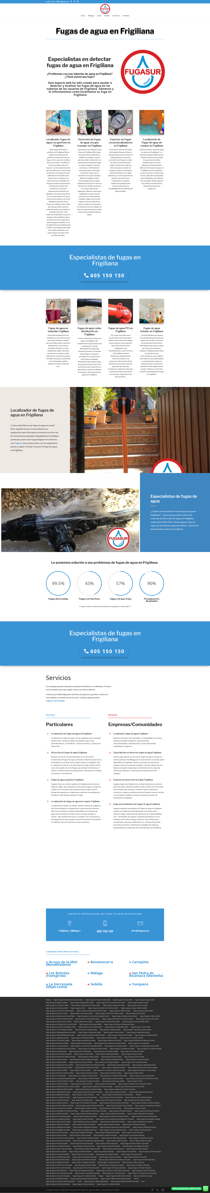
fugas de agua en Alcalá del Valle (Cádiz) (97, 1000)
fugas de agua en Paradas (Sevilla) (86, 1073)
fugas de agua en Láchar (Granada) (150, 1151)
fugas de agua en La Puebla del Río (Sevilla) (113, 1076)
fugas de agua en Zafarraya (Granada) (58, 1184)
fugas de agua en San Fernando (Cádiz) (107, 1022)
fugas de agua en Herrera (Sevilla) (56, 1059)
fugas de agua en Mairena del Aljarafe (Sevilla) (90, 1065)
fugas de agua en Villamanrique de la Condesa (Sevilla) (63, 1086)
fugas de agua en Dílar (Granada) (116, 1141)
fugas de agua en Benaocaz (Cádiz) (114, 1005)
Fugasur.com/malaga (55, 701)
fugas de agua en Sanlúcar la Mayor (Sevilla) (59, 1081)
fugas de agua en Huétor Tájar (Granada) (59, 1149)
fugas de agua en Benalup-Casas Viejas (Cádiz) (85, 1005)
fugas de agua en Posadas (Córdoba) (85, 1116)
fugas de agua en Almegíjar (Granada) (58, 1130)
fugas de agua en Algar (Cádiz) (144, 1000)
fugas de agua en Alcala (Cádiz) (123, 1000)
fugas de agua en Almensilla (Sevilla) (82, 1038)
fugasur (18, 443)
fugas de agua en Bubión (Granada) (81, 1132)
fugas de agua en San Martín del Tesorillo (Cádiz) (61, 1024)
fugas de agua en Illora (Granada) (113, 1149)
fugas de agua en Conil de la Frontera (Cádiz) (60, 1011)
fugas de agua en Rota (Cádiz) (83, 1022)
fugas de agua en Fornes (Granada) (107, 1143)
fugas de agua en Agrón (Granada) (109, 1124)
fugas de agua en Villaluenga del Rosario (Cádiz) (61, 1032)
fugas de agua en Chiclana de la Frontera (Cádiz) (92, 1011)
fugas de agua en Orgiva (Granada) (109, 1162)
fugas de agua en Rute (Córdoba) (83, 1119)
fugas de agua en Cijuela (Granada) (88, 1138)
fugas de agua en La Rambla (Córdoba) (58, 1119)
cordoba (125, 16)
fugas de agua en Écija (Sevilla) (83, 1054)
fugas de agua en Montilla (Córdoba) (120, 1111)
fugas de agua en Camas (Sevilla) (138, 1043)
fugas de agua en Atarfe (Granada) (57, 1132)
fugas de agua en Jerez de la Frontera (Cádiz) (109, 1013)
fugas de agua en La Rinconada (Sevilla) (142, 1076)
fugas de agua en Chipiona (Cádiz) (119, 1011)
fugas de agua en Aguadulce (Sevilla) (138, 1032)
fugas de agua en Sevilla (134, 1081)
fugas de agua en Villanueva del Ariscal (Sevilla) (129, 1086)
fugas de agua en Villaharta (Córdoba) (58, 1124)
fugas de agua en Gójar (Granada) (83, 1146)
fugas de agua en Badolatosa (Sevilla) (83, 1040)
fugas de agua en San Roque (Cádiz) (90, 1024)
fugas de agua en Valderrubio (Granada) (118, 1176)
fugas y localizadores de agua (143, 1176)
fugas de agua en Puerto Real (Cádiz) (147, 1019)
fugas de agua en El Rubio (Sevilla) (88, 1078)
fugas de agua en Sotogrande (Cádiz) (116, 1027)
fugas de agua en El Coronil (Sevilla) (80, 1051)
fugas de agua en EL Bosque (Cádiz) (57, 1008)
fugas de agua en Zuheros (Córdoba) (83, 1124)
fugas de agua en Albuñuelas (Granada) (58, 1127)
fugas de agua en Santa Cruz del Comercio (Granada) (112, 1170)
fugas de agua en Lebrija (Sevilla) (56, 1062)
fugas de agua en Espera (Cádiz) (143, 1011)
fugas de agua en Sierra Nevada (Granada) (59, 1173)
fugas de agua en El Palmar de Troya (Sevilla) (142, 1070)
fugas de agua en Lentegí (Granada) (107, 1154)
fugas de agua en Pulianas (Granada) (139, 1168)
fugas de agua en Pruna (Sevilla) (56, 1076)
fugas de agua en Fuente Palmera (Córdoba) (90, 1105)
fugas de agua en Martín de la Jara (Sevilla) (59, 1067)
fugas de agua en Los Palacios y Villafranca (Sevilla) (109, 1070)
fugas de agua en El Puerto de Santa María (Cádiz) (117, 1019)
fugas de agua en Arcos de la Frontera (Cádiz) (111, 1003)
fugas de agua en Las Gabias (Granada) (58, 1146)
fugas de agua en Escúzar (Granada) (81, 1143)
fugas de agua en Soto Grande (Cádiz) (90, 1027)
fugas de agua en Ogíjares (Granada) (83, 1162)
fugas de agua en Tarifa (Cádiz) (140, 1027)
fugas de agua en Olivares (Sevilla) (56, 1070)
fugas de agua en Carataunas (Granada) (131, 1135)
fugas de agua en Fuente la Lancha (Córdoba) (145, 1103)
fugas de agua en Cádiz (78, 1008)
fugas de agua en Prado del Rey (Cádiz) (87, 1019)
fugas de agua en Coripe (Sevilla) (56, 1051)
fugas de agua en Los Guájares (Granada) (136, 1146)
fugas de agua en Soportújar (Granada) (87, 1173)
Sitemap (48, 1000)
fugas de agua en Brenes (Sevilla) (81, 1043)
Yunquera (140, 984)
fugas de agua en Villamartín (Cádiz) (90, 1032)
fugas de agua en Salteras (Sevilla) (112, 1078)
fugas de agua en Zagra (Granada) (83, 1184)
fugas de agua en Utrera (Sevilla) (105, 1084)
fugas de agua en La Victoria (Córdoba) (85, 1122)
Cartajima (140, 962)
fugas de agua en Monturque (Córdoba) (147, 1111)
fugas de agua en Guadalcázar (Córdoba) (148, 1105)
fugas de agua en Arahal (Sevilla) (107, 1038)
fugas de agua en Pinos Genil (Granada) (58, 1168)
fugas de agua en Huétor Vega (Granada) (87, 1149)
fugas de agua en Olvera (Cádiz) (150, 1016)
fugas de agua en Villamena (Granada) (96, 1181)
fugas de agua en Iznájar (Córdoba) (86, 1108)
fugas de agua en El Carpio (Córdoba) (111, 1097)
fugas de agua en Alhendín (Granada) (144, 1127)
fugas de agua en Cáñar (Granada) (80, 1135)
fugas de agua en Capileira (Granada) (105, 1135)
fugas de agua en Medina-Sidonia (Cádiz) (124, 1016)
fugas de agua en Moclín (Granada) (110, 1157)
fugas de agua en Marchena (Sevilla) (118, 1065)
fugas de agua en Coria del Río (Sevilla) (149, 1049)
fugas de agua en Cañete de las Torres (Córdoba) (117, 1095)
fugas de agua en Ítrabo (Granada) (137, 1149)
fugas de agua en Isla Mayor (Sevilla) (112, 1059)
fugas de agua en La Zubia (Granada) (108, 1184)
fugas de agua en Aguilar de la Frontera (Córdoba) (120, 1089)
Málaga (91, 16)
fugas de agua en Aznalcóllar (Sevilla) (57, 1040)
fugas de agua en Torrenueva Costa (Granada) (142, 1173)
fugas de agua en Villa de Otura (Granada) (59, 1165)
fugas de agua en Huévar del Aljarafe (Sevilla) (84, 1059)
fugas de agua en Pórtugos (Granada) (113, 1168)
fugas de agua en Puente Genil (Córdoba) (144, 1116)
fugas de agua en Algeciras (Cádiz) (56, 1003)
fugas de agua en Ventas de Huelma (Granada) (60, 1181)
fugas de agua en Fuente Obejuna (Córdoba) (60, 1105)
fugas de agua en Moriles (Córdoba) (57, 1114)
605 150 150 (107, 275)
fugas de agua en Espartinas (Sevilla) (107, 1054)
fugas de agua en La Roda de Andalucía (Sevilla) (60, 1078)
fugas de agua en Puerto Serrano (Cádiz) (58, 1022)
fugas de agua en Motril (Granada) (144, 1160)
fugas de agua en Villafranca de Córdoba (140, 1122)
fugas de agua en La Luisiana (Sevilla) (80, 1062)
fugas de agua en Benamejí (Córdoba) (141, 1092)
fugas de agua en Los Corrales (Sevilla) (106, 1051)
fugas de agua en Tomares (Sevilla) (57, 1084)
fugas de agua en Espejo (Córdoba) (57, 1103)
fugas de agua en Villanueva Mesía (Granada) (125, 1181)
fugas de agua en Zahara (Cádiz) (114, 1032)
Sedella (96, 984)
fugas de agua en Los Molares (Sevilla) (87, 1067)
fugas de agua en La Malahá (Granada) (58, 1157)
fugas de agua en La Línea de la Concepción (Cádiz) (93, 1016)
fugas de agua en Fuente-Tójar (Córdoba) (119, 1105)
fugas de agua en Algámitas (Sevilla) (57, 1038)
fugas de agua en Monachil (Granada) (57, 1160)
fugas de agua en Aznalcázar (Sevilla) (131, 1038)
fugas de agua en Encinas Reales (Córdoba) (137, 1100)
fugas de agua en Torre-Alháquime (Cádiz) (59, 1030)
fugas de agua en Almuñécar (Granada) (84, 1130)
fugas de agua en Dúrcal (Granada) (57, 1143)
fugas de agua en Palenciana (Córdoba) (113, 1114)
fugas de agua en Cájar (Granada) (56, 1135)
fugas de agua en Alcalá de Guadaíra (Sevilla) (91, 1035)
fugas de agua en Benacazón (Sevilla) (109, 1040)
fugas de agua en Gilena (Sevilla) (111, 1057)
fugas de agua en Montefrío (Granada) (84, 1160)
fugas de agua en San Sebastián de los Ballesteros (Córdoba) (115, 1119)
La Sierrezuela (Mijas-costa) (59, 985)
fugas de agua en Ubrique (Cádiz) (110, 1030)
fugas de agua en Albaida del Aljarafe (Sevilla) (60, 1035)
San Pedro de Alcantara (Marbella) (146, 974)
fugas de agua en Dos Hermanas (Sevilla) (58, 1054)
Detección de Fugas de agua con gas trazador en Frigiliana (89, 142)
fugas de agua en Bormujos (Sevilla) (57, 1043)
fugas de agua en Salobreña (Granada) (82, 1170)
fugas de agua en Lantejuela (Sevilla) (137, 1059)
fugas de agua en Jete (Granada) (104, 1151)
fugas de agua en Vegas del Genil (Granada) (84, 1179)
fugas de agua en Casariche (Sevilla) (116, 1046)
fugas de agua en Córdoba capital (82, 1100)
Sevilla (106, 16)
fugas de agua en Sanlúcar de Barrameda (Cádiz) (119, 1024)
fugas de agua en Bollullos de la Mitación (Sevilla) (139, 1040)
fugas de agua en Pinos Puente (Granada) (86, 1168)
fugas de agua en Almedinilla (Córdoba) (58, 1092)
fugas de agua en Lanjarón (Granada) (57, 1154)
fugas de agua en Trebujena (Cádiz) (86, 1030)
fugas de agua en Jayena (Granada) (80, 1151)
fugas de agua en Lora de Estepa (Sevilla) (134, 1062)
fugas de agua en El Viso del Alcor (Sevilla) (88, 1089)
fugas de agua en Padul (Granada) (85, 1165)
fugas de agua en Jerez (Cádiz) (135, 1013)
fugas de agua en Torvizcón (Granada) (58, 1176)
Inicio (83, 16)
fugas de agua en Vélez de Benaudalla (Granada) (116, 1179)
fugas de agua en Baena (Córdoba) (116, 1092)
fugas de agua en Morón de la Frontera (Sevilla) (142, 1067)
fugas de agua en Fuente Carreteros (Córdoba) (114, 1103)
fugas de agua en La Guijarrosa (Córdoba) (59, 1108)
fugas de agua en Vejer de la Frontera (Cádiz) (137, 1030)
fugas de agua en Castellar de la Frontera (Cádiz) (103, 1008)
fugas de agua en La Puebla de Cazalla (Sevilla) (83, 1076)
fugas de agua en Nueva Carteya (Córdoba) (84, 1114)
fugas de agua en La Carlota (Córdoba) (85, 1097)
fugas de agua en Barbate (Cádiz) (138, 1003)
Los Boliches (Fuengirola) (57, 974)
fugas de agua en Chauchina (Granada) (141, 1138)
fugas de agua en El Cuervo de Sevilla (132, 1051)
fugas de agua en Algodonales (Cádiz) (82, 1003)
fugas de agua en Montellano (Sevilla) (113, 1067)
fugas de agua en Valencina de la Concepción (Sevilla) (134, 1084)
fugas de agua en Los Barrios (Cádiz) (57, 1005)
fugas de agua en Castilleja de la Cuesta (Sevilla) (61, 1049)
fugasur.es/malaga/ (69, 935)
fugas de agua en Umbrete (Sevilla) (81, 1084)
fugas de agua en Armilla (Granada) (140, 1130)
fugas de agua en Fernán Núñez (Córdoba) (83, 1103)
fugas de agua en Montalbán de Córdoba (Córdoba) (62, 1111)
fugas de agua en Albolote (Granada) (133, 1124)
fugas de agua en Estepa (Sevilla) (131, 1054)
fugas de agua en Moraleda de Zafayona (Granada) (115, 1160)
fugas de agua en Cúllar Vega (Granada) (113, 1138)
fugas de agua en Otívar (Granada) (133, 1162)
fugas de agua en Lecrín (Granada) (82, 1154)
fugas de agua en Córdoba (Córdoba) (57, 1100)
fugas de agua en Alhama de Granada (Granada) (115, 1127)
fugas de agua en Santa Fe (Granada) (143, 1170)
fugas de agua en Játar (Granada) (56, 1151)
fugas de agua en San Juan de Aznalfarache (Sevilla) (142, 1078)
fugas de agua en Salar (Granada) (56, 1170)
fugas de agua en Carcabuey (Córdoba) (58, 1097)
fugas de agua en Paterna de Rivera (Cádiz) (59, 1019)
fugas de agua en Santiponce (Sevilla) (87, 1081)
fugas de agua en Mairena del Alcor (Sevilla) (59, 1065)
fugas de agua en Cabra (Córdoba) (83, 1095)
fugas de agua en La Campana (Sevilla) (107, 1062)
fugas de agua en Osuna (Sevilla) (80, 1070)
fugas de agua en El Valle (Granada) (57, 1179)
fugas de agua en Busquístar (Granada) (107, 1132)
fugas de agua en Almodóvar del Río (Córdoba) (87, 1092)
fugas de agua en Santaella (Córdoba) (148, 1119)
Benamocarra (101, 962)
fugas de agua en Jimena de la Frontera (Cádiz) (60, 1016)
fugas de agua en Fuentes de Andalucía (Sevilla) (60, 1057)
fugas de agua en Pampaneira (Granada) (111, 1165)
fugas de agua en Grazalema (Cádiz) (81, 1013)
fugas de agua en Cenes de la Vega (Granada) (60, 1138)
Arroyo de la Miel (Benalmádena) (61, 963)
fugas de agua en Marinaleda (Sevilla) (144, 1065)
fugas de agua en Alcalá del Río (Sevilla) (120, 1035)
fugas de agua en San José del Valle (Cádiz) (135, 1022)
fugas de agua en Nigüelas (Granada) (57, 1162)
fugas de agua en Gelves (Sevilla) (88, 1057)
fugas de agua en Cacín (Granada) (132, 1132)
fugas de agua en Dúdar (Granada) (140, 1141)
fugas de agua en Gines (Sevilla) (134, 1057)
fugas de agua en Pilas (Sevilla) (133, 1073)
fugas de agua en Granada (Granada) (108, 1146)
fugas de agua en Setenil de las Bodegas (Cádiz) (61, 1027)
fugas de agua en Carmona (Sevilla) (57, 1046)
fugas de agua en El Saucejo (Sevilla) (113, 1081)
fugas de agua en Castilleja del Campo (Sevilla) (92, 1049)
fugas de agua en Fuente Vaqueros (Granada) (134, 1143)
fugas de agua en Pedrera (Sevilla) (110, 1073)
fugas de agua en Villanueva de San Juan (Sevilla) (97, 1086)
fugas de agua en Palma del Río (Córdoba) (141, 1114)
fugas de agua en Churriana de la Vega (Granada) (88, 1141)
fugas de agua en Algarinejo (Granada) (85, 1127)
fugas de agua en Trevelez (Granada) (84, 1176)
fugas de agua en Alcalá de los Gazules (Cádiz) (68, 1000)
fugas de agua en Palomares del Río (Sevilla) (59, 1073)
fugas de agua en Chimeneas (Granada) (58, 1141)
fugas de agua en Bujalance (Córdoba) (58, 1095)
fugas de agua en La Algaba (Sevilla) (146, 1035)
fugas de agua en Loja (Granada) (131, 1154)
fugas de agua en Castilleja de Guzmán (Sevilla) (144, 1046)
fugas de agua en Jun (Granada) (126, 1151)
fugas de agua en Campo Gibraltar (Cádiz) (134, 1008)
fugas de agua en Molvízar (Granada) (135, 1157)
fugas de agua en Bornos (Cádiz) (138, 1005)
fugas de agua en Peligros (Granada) (138, 1165)
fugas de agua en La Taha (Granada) (113, 1173)
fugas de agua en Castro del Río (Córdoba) (138, 1097)
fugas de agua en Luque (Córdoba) (135, 1108)
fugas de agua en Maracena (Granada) (84, 1157)
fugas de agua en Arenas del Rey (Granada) (113, 1130)
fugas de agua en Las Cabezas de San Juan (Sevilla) (110, 1043)
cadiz (99, 16)
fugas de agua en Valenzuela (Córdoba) (58, 1122)
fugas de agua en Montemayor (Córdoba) (93, 1111)
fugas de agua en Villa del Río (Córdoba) (112, 1122)
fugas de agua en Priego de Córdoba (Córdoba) (114, 1116)
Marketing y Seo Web (110, 1190)
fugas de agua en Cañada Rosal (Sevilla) (122, 1049)
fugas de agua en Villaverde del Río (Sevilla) (59, 1089)
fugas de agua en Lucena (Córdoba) (110, 1108)
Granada (115, 16)
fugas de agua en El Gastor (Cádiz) (56, 1013)
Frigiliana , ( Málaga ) (69, 930)
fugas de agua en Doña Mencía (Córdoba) (108, 1100)
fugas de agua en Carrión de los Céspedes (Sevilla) (86, 1046)
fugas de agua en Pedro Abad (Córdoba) (58, 1116)
